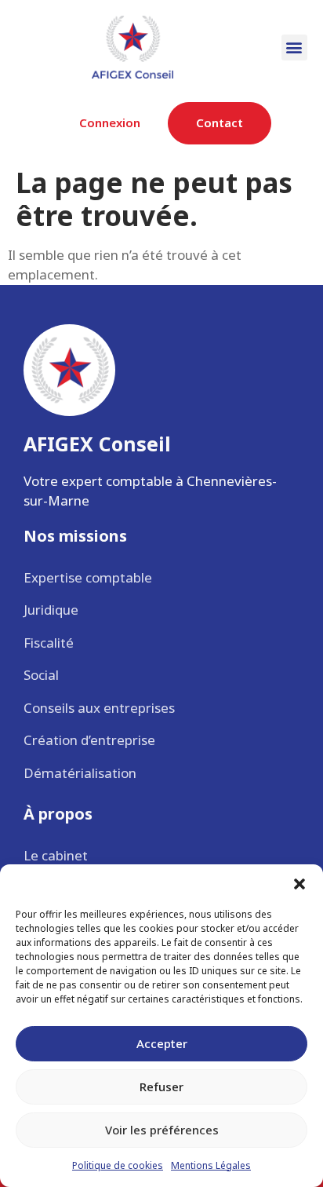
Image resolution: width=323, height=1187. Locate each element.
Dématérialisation (80, 773)
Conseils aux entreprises (99, 708)
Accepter (161, 1043)
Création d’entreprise (89, 740)
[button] (299, 884)
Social (41, 675)
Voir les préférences (162, 1130)
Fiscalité (49, 643)
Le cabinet (56, 855)
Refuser (161, 1086)
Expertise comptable (88, 577)
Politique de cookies (117, 1165)
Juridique (51, 610)
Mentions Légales (211, 1165)
